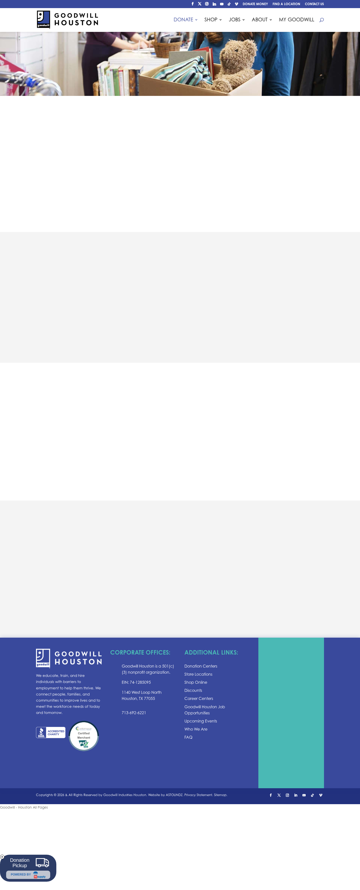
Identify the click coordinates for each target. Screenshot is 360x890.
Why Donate (61, 178)
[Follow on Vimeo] (321, 795)
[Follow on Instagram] (287, 795)
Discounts (193, 690)
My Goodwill (296, 20)
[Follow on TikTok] (312, 795)
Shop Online (195, 682)
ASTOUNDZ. (174, 795)
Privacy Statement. (198, 795)
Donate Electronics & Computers (89, 469)
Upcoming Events (200, 721)
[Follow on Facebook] (271, 795)
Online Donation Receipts (79, 201)
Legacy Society (218, 583)
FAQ (188, 737)
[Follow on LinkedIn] (296, 795)
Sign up (291, 713)
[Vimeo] (236, 5)
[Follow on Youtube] (304, 795)
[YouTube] (222, 5)
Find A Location (286, 4)
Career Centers (198, 698)
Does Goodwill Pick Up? (77, 189)
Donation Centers (221, 322)
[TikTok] (229, 5)
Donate (183, 20)
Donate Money (255, 4)
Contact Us (314, 4)
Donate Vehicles (67, 458)
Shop (210, 20)
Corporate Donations (227, 595)
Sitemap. (221, 795)
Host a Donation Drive (76, 447)
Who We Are (195, 729)
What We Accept (66, 435)
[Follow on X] (279, 795)
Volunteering (215, 606)
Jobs (234, 20)
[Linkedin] (214, 5)
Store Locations (198, 674)
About (260, 20)
